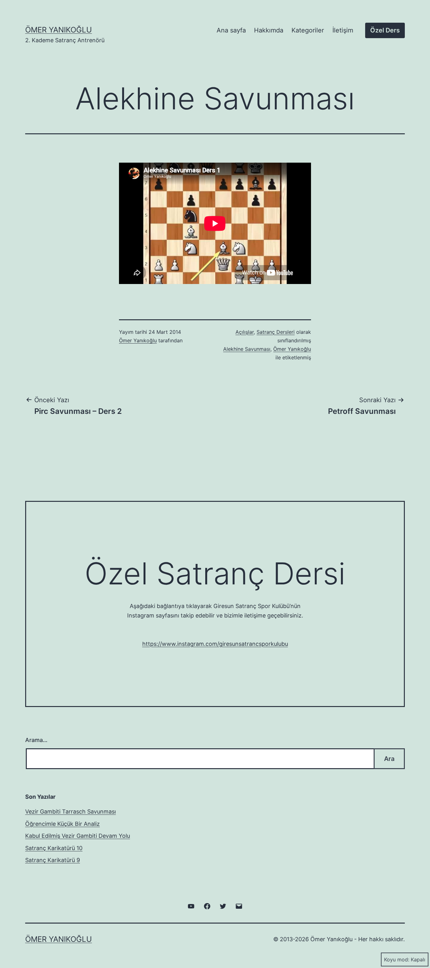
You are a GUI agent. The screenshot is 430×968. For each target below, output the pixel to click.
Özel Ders (385, 30)
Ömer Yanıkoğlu (58, 29)
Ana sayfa (231, 30)
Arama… (36, 740)
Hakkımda (268, 30)
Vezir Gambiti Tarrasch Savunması (70, 811)
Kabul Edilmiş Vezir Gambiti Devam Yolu (77, 835)
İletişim (342, 30)
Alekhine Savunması (246, 349)
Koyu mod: (396, 959)
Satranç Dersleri (276, 332)
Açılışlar (244, 332)
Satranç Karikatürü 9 (52, 860)
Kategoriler (307, 30)
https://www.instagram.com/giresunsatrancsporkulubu (215, 644)
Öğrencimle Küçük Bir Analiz (62, 823)
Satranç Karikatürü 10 (53, 848)
